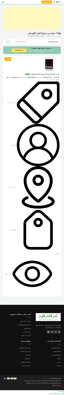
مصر (9, 187)
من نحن (59, 362)
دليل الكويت (27, 358)
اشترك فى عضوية (26, 335)
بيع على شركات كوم (25, 321)
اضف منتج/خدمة (47, 2)
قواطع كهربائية (12, 229)
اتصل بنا (59, 365)
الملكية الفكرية (57, 351)
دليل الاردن (28, 355)
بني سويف (13, 187)
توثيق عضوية (27, 328)
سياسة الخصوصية (56, 348)
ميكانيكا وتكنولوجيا (26, 362)
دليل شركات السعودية (25, 348)
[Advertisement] (32, 18)
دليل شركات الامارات (25, 351)
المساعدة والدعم (56, 355)
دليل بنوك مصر (27, 332)
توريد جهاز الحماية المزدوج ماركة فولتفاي (45, 74)
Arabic (60, 391)
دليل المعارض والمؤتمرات (24, 324)
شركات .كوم (45, 378)
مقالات (59, 358)
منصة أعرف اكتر (26, 365)
